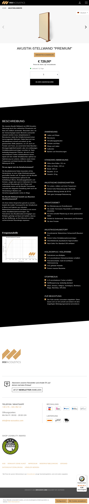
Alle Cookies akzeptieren (77, 501)
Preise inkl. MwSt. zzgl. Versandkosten (44, 64)
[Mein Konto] (79, 2)
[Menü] (86, 2)
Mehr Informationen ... (14, 502)
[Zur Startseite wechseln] (13, 3)
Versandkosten (31, 474)
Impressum (32, 463)
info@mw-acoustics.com (12, 421)
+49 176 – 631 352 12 (11, 407)
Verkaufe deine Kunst (16, 463)
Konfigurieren (61, 501)
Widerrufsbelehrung (49, 463)
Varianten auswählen (44, 55)
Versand (63, 463)
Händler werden (32, 467)
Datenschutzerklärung (12, 467)
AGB (3, 463)
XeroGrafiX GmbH (41, 490)
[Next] (85, 27)
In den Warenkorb (45, 82)
